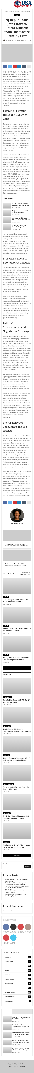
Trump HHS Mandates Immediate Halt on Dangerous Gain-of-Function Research (16, 658)
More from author (25, 574)
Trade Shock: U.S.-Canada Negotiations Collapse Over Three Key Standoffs (16, 730)
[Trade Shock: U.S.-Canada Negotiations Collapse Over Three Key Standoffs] (17, 715)
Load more (17, 668)
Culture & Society (10, 996)
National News (9, 961)
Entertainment (9, 784)
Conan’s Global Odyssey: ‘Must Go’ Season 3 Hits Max (16, 788)
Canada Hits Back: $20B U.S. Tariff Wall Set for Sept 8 (16, 701)
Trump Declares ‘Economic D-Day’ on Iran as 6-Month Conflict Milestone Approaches (16, 759)
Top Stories (7, 697)
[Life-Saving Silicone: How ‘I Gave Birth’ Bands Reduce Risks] (17, 586)
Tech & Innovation (10, 992)
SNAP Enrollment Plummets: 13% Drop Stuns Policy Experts (16, 817)
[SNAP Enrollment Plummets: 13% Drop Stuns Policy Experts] (17, 802)
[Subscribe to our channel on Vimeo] (21, 1069)
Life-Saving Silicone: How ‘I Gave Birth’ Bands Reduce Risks (16, 601)
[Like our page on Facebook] (12, 1069)
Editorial (7, 726)
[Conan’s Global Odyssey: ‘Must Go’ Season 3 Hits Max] (17, 773)
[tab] (26, 573)
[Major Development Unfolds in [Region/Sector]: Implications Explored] (7, 213)
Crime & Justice (9, 979)
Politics (6, 755)
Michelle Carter (17, 523)
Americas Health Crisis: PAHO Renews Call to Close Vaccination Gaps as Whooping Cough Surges (21, 219)
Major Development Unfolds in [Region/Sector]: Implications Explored (21, 211)
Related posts (26, 573)
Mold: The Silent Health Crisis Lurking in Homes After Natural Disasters (20, 226)
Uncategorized (9, 1001)
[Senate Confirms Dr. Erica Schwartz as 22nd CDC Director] (17, 615)
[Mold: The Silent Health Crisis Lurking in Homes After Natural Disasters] (7, 227)
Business (6, 842)
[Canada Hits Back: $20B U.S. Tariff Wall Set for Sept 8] (17, 686)
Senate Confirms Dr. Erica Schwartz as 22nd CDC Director (17, 629)
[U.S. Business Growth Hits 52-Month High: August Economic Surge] (17, 831)
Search (5, 864)
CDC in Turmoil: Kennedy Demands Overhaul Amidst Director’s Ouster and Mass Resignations (21, 204)
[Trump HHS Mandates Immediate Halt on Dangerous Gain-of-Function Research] (17, 644)
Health (6, 11)
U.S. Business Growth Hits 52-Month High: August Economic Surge (17, 846)
